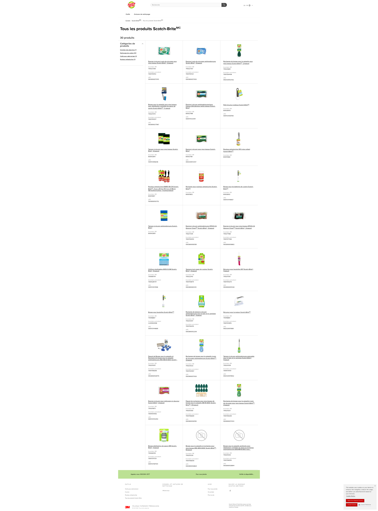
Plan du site (211, 495)
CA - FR (246, 5)
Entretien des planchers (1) (128, 50)
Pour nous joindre (201, 474)
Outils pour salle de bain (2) (128, 56)
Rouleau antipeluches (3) (127, 59)
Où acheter (211, 492)
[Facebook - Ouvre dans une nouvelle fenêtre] (230, 490)
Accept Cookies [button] (352, 504)
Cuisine (127, 492)
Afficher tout (165, 490)
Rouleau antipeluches (131, 495)
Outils (128, 14)
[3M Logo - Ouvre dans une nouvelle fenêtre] (131, 4)
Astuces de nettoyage (142, 14)
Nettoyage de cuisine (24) (128, 53)
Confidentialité (144, 506)
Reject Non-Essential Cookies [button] (355, 500)
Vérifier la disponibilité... (246, 474)
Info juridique (135, 506)
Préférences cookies (154, 506)
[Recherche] (224, 5)
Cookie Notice (350, 496)
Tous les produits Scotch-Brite (133, 498)
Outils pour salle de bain (131, 489)
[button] (364, 504)
